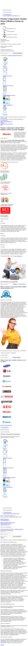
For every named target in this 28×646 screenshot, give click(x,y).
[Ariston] (7, 388)
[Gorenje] (7, 403)
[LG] (7, 373)
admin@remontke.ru (5, 519)
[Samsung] (7, 367)
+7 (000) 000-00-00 (7, 14)
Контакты (5, 114)
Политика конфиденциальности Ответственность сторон (8, 523)
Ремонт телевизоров (7, 75)
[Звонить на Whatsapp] (4, 7)
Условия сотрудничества (6, 529)
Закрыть (2, 537)
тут (12, 288)
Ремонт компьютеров (8, 105)
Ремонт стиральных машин (9, 95)
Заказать (15, 284)
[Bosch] (7, 398)
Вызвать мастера (16, 357)
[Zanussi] (7, 393)
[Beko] (7, 419)
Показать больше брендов (6, 425)
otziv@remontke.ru (18, 256)
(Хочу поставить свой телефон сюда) (11, 15)
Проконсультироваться (17, 53)
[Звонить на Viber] (7, 7)
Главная (5, 66)
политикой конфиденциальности (15, 55)
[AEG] (7, 408)
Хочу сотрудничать (17, 536)
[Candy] (7, 424)
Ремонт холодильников (8, 85)
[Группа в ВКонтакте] (2, 7)
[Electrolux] (7, 383)
